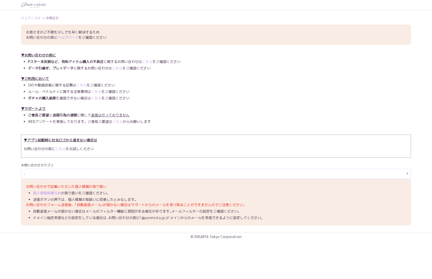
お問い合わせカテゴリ (37, 165)
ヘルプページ (68, 37)
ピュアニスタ (30, 18)
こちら (147, 61)
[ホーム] (216, 5)
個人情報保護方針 (47, 193)
